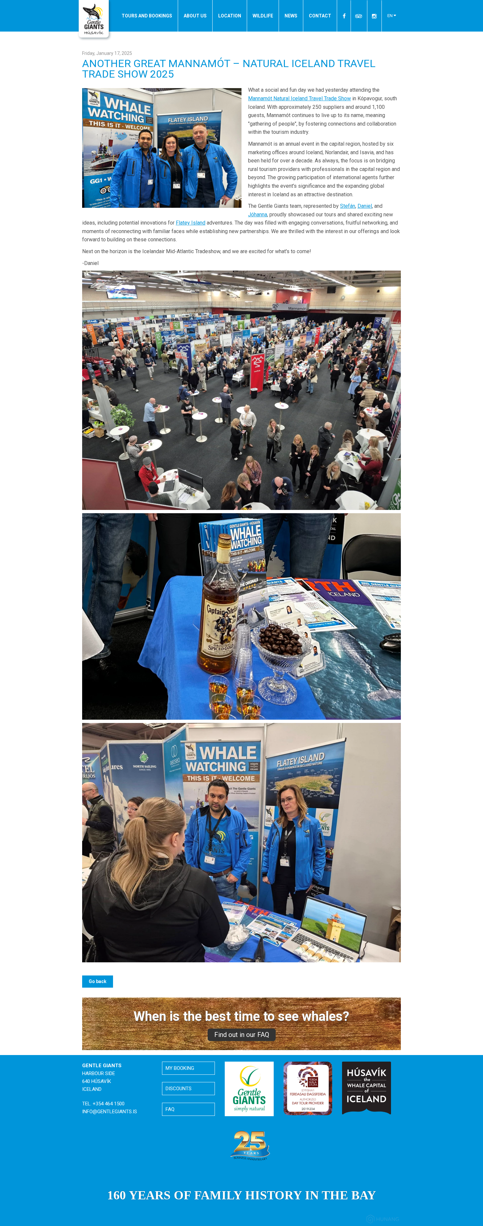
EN (390, 15)
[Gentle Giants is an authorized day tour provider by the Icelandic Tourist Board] (308, 1088)
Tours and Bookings (147, 15)
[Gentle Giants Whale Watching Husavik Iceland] (94, 20)
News (291, 15)
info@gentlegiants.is (109, 1112)
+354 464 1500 (109, 1104)
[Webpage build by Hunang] (382, 1220)
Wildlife (263, 15)
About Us (195, 15)
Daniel (364, 206)
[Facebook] (344, 16)
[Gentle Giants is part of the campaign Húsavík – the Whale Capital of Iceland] (366, 1088)
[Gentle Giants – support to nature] (249, 1089)
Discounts (179, 1089)
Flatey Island (190, 223)
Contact (320, 15)
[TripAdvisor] (359, 16)
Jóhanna (257, 214)
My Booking (180, 1068)
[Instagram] (374, 16)
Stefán (347, 206)
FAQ (170, 1109)
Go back (97, 981)
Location (229, 15)
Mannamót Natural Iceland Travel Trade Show (299, 98)
